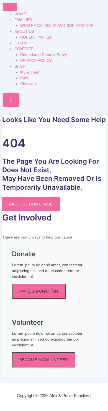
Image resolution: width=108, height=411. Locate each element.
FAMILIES (23, 19)
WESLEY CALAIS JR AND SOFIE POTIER (57, 25)
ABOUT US (24, 31)
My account (30, 72)
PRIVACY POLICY (36, 60)
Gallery (20, 43)
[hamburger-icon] (10, 7)
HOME (20, 14)
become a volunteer (43, 359)
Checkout (28, 84)
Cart (24, 78)
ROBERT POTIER (36, 37)
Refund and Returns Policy (43, 54)
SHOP (19, 66)
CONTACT (23, 49)
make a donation (38, 291)
